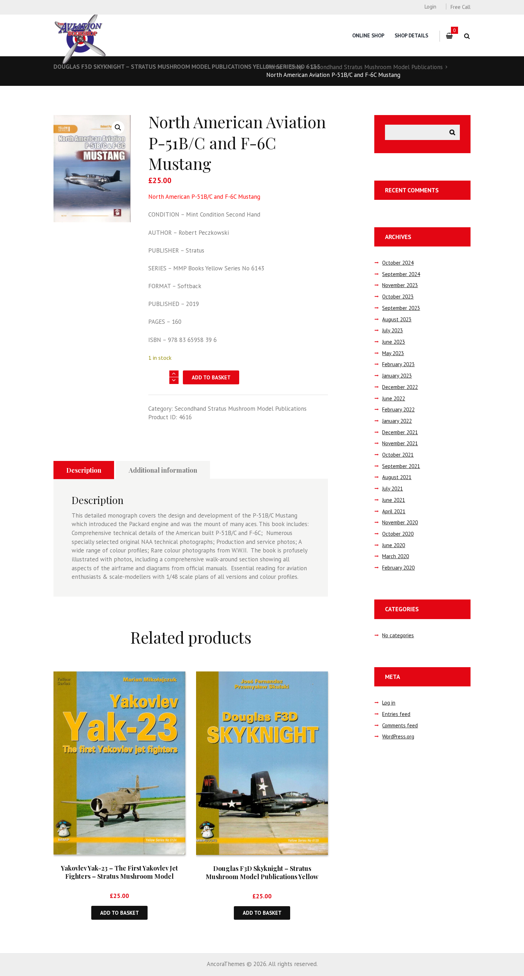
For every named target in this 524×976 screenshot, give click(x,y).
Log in (388, 702)
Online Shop (368, 35)
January (397, 375)
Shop (296, 67)
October (397, 262)
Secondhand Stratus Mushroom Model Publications (377, 67)
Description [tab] (83, 470)
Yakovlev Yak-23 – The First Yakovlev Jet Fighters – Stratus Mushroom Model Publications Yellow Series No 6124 (119, 876)
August (396, 319)
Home (274, 67)
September (401, 274)
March (395, 556)
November (400, 285)
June (393, 341)
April (393, 511)
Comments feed (400, 725)
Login (430, 6)
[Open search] (467, 36)
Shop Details (411, 35)
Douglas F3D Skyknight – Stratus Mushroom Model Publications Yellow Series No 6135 (186, 67)
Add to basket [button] (119, 912)
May (393, 353)
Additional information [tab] (163, 470)
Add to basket (211, 377)
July (392, 330)
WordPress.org (398, 736)
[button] (118, 127)
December (400, 387)
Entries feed (396, 714)
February (398, 364)
